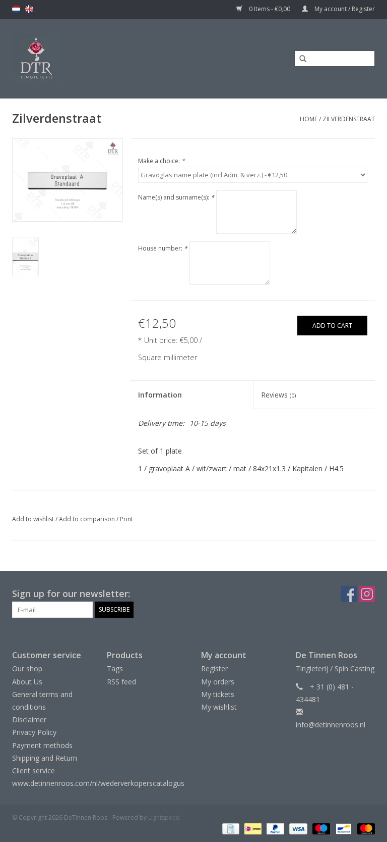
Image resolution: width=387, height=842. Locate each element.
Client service (33, 770)
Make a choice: (161, 161)
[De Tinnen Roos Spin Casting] (78, 58)
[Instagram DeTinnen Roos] (367, 594)
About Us (27, 681)
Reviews (278, 395)
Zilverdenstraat (348, 119)
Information (160, 395)
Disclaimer (29, 719)
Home (308, 119)
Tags (115, 668)
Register (214, 668)
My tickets (217, 694)
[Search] (299, 59)
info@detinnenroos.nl (330, 724)
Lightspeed (164, 817)
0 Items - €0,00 (269, 9)
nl (16, 9)
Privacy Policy (34, 732)
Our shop (27, 668)
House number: (162, 248)
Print (126, 519)
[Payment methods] (230, 828)
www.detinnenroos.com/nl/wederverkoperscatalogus (98, 783)
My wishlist (219, 707)
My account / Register (344, 9)
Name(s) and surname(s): (176, 197)
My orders (217, 681)
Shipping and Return (44, 758)
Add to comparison (87, 519)
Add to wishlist (33, 519)
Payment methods (42, 745)
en (29, 9)
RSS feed (121, 681)
